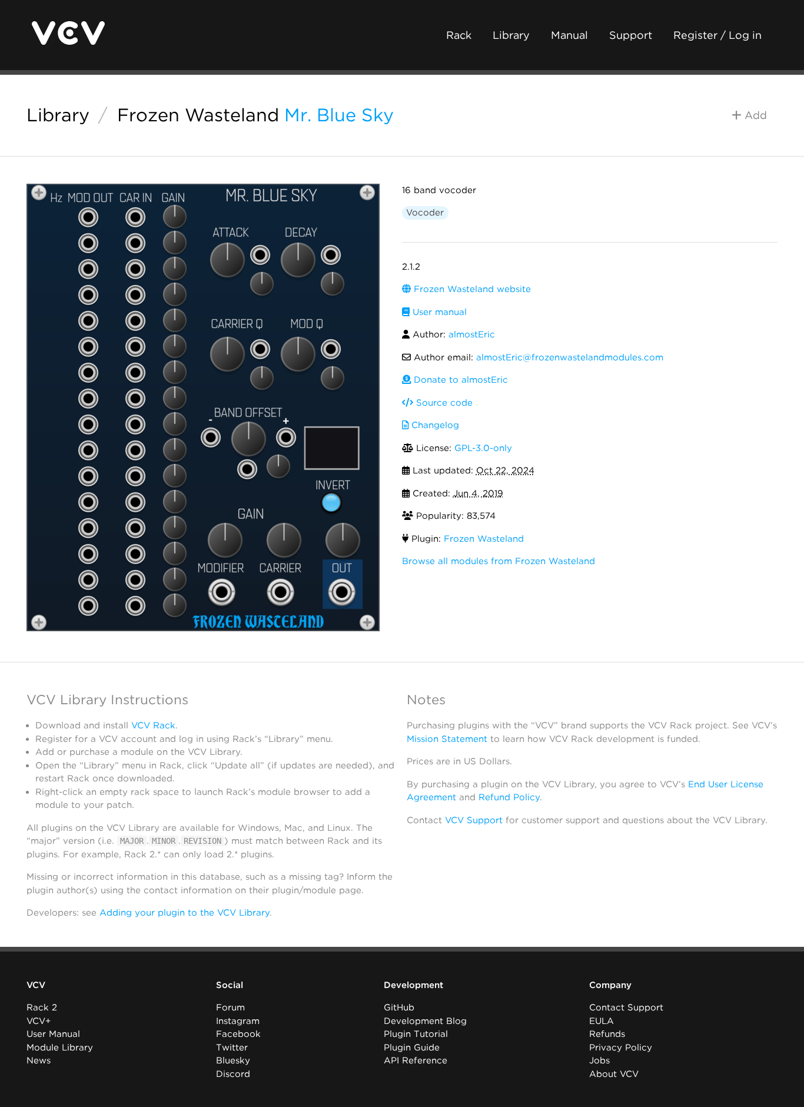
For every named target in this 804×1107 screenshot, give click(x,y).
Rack (458, 35)
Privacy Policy (620, 1047)
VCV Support (474, 820)
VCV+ (38, 1021)
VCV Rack (153, 725)
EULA (601, 1021)
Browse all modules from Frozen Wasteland (498, 561)
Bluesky (233, 1060)
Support (630, 35)
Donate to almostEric (459, 379)
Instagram (238, 1021)
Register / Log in (717, 35)
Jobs (599, 1060)
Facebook (238, 1034)
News (38, 1060)
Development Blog (425, 1021)
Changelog (433, 425)
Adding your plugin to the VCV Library (184, 912)
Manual (569, 35)
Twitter (232, 1047)
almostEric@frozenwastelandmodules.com (569, 357)
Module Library (59, 1047)
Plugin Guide (412, 1047)
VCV (35, 985)
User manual (438, 312)
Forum (230, 1007)
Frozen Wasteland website (471, 289)
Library (511, 35)
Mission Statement (447, 739)
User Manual (53, 1034)
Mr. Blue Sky (339, 114)
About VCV (614, 1074)
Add (754, 115)
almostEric (471, 334)
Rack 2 (41, 1007)
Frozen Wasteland (198, 114)
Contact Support (626, 1007)
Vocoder (425, 212)
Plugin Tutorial (416, 1034)
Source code (443, 402)
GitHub (399, 1007)
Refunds (607, 1034)
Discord (233, 1074)
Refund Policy (509, 797)
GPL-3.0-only (483, 448)
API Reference (415, 1060)
